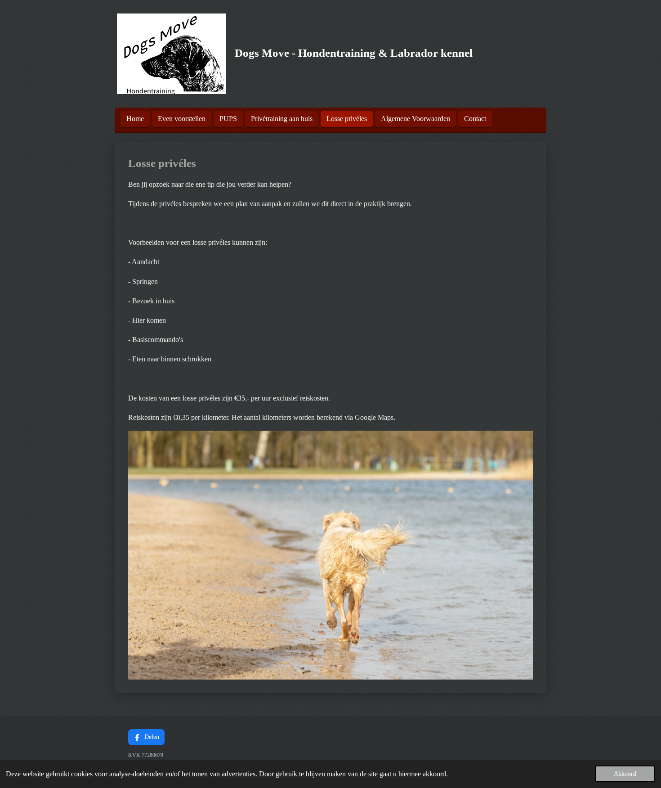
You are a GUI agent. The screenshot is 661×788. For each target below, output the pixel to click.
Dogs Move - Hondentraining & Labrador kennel (354, 53)
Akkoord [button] (625, 773)
